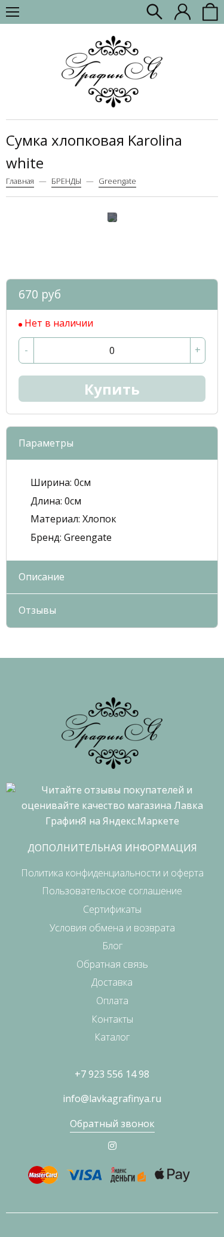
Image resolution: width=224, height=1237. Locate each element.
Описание (42, 576)
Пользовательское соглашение (112, 890)
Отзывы (37, 610)
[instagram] (112, 1145)
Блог (112, 945)
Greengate (117, 181)
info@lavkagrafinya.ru (112, 1098)
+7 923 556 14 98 (112, 1074)
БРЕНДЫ (66, 181)
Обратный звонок (112, 1123)
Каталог (112, 1037)
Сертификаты (112, 909)
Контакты (112, 1019)
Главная (20, 181)
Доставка (112, 982)
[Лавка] (112, 71)
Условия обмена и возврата (112, 927)
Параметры (46, 443)
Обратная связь (112, 964)
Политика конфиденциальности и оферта (112, 872)
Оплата (112, 1000)
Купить (112, 389)
